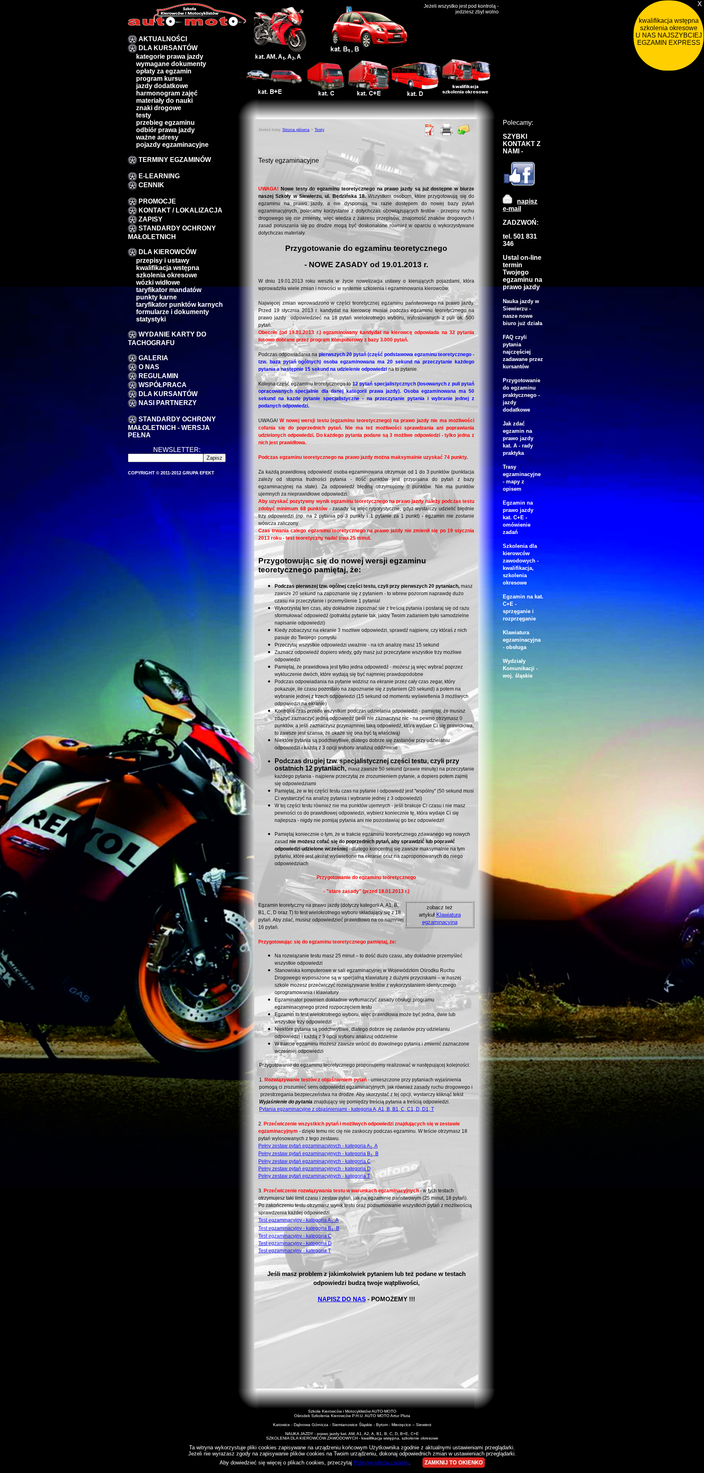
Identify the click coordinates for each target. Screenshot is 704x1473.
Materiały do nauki (164, 100)
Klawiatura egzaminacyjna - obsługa (522, 639)
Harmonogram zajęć (167, 93)
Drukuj (446, 129)
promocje (157, 201)
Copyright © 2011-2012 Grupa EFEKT (171, 472)
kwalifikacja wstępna (167, 267)
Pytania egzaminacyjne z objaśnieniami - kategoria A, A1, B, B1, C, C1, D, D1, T (346, 1109)
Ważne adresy (157, 137)
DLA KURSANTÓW (168, 47)
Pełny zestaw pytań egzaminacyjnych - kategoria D (314, 1168)
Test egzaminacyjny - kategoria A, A (298, 1220)
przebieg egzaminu (165, 122)
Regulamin (158, 375)
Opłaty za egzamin (163, 71)
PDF (429, 129)
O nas (149, 366)
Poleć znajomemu (463, 129)
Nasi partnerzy (168, 402)
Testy (143, 115)
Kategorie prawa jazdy (169, 56)
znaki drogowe (158, 107)
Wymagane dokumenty (171, 63)
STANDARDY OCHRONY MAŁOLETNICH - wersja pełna (172, 427)
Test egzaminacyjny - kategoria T (294, 1250)
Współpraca (163, 384)
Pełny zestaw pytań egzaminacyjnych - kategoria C (314, 1161)
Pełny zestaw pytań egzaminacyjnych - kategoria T (314, 1175)
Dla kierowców (167, 251)
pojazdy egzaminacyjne (172, 144)
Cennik (151, 185)
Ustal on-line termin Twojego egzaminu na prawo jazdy (522, 272)
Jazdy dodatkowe (162, 85)
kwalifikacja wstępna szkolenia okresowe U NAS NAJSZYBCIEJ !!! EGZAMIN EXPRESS (670, 31)
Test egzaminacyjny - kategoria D (295, 1243)
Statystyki (151, 319)
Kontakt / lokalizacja (180, 210)
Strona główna (296, 129)
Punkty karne (156, 297)
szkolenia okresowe (166, 275)
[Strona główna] (187, 23)
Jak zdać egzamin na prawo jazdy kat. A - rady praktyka (518, 438)
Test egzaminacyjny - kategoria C (295, 1235)
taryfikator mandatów (168, 289)
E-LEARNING (159, 176)
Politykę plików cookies (381, 1463)
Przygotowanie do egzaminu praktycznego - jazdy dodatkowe (521, 395)
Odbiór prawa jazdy (165, 129)
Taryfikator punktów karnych (179, 304)
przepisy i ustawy (162, 260)
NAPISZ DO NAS (342, 1299)
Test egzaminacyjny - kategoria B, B (298, 1228)
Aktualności (163, 38)
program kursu (159, 78)
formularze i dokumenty (172, 311)
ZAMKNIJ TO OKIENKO (454, 1463)
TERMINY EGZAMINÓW (175, 159)
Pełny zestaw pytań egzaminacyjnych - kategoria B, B (318, 1153)
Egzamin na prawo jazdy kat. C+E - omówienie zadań (518, 517)
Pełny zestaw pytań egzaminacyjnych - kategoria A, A (318, 1145)
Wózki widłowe (158, 282)
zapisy (151, 219)
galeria (153, 357)
